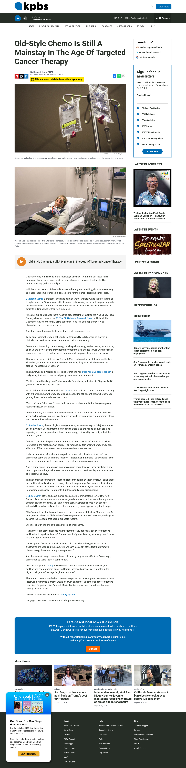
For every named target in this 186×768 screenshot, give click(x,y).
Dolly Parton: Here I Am (145, 304)
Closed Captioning (106, 730)
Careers (67, 735)
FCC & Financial (70, 739)
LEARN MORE (28, 754)
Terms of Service (70, 762)
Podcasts (107, 26)
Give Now (164, 6)
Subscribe (152, 151)
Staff (66, 757)
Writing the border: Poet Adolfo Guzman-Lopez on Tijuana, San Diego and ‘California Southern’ (149, 216)
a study (66, 390)
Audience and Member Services (111, 726)
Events (140, 26)
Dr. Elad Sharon (33, 496)
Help (152, 26)
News (31, 26)
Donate (93, 648)
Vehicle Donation (140, 748)
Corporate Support (141, 726)
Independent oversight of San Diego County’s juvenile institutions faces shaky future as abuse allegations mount (113, 697)
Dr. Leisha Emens (34, 425)
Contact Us (103, 735)
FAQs (101, 739)
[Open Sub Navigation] (36, 26)
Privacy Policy (69, 753)
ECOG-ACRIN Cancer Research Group (74, 318)
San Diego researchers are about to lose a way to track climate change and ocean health (151, 376)
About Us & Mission (71, 726)
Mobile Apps (68, 744)
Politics (57, 689)
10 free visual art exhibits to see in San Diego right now (150, 389)
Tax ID (136, 744)
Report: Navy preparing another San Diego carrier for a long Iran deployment (151, 351)
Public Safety (139, 689)
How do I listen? (105, 744)
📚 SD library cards (145, 57)
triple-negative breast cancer (96, 371)
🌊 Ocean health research (148, 52)
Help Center (103, 753)
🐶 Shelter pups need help (149, 47)
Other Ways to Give (141, 739)
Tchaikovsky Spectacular (146, 261)
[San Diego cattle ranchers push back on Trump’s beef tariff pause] (73, 675)
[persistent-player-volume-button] (25, 18)
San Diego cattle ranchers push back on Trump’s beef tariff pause (152, 363)
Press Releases (69, 748)
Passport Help (104, 748)
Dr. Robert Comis (34, 298)
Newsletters (68, 730)
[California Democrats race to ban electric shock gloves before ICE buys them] (152, 675)
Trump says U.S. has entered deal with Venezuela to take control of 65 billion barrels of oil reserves (151, 402)
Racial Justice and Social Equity (105, 689)
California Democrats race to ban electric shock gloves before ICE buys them (151, 695)
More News (22, 661)
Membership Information (143, 735)
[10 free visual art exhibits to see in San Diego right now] (33, 675)
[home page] (31, 6)
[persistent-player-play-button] (18, 18)
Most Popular (141, 315)
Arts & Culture (72, 26)
